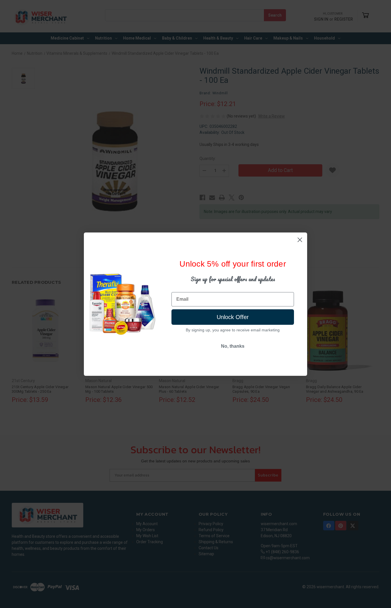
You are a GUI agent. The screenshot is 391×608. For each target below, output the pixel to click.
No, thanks (232, 346)
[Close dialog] (300, 240)
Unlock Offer (233, 317)
